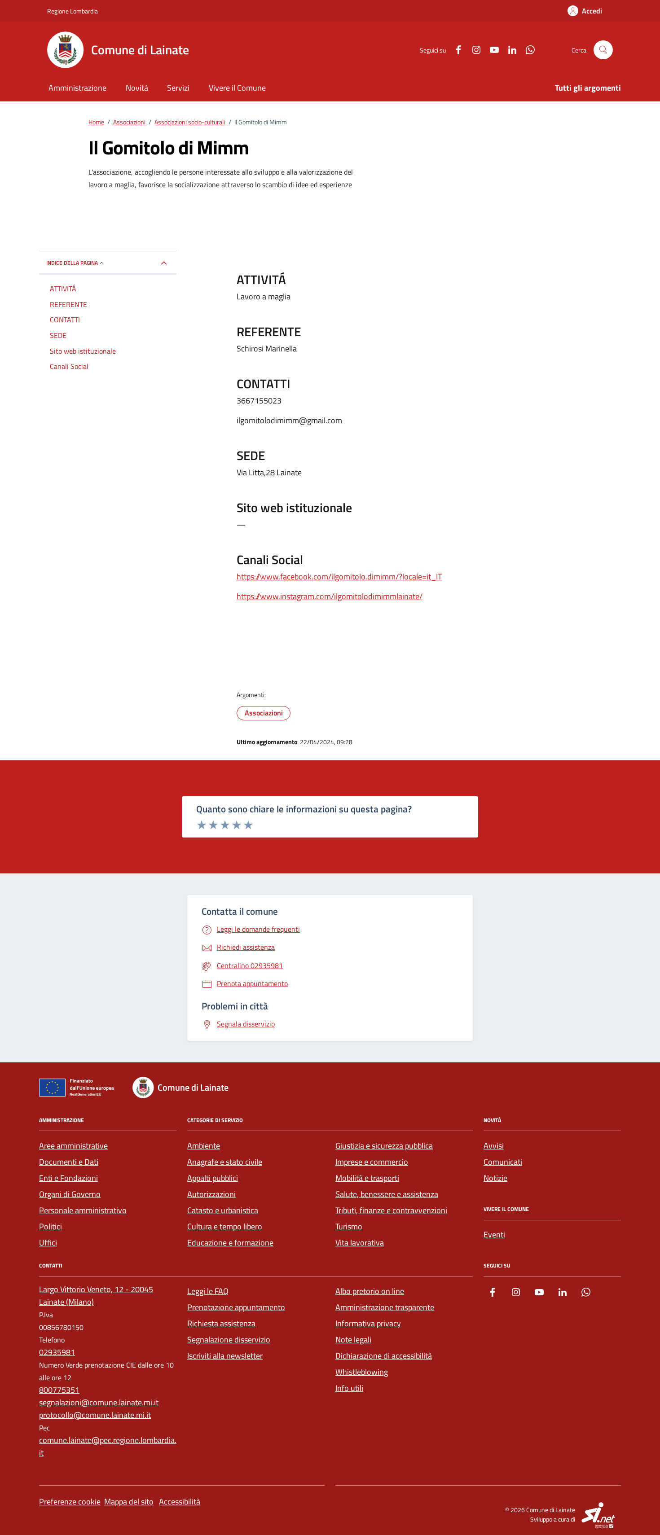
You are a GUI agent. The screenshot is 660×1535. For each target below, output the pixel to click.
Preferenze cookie (70, 1502)
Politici (50, 1226)
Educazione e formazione (230, 1243)
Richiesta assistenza (221, 1323)
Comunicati (503, 1162)
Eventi (494, 1234)
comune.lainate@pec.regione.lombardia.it (107, 1446)
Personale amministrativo (83, 1210)
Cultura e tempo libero (224, 1226)
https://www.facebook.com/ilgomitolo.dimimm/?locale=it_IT (339, 576)
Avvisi (494, 1146)
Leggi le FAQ (208, 1291)
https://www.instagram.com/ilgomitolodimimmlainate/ (329, 596)
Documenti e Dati (68, 1162)
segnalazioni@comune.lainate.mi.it (98, 1402)
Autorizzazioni (211, 1194)
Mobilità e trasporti (367, 1178)
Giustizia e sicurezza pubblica (384, 1146)
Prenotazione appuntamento (236, 1307)
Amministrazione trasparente (384, 1307)
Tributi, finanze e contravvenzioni (391, 1210)
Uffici (48, 1243)
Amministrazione (77, 88)
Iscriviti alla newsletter (225, 1356)
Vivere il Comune (237, 88)
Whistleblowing (361, 1372)
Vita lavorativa (359, 1243)
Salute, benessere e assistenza (386, 1194)
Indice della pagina (72, 263)
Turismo (348, 1226)
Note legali (353, 1339)
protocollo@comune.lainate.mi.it (95, 1415)
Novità (137, 88)
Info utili (349, 1388)
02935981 (57, 1352)
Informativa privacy (368, 1323)
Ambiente (203, 1146)
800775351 (59, 1390)
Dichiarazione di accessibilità (383, 1356)
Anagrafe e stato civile (224, 1162)
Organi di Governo (70, 1194)
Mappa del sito (129, 1502)
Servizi (178, 88)
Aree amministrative (73, 1146)
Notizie (495, 1178)
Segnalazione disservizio (228, 1339)
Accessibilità (179, 1502)
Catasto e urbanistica (222, 1210)
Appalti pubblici (212, 1178)
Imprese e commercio (371, 1162)
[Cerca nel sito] (603, 50)
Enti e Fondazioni (68, 1178)
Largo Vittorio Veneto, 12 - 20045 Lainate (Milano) (96, 1295)
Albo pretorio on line (369, 1291)
